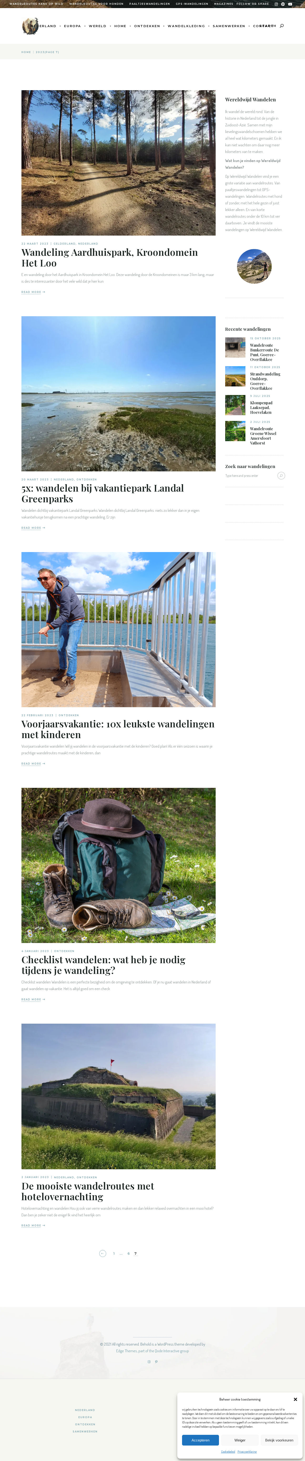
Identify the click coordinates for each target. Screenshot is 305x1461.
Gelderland (65, 243)
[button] (295, 1399)
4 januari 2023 (35, 951)
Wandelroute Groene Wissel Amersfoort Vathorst (263, 435)
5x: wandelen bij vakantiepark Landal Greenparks (102, 493)
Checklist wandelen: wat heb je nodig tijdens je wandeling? (103, 964)
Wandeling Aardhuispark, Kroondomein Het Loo (109, 257)
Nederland (88, 243)
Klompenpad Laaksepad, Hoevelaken (261, 407)
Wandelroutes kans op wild (37, 3)
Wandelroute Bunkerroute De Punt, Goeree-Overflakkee (264, 352)
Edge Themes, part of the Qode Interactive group (152, 1350)
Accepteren (200, 1440)
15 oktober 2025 (265, 338)
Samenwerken (85, 1431)
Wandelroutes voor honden (96, 3)
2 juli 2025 (260, 422)
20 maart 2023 (35, 479)
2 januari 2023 (35, 1177)
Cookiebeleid (228, 1451)
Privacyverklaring (247, 1451)
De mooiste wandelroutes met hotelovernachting (87, 1191)
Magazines (224, 3)
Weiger (239, 1440)
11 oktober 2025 (265, 367)
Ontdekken (86, 479)
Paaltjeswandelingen (149, 3)
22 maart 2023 (35, 243)
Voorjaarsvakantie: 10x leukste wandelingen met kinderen (118, 728)
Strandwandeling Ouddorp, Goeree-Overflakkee (265, 381)
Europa (85, 1417)
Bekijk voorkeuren (279, 1440)
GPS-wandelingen (192, 3)
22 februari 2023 (37, 715)
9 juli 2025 (260, 396)
